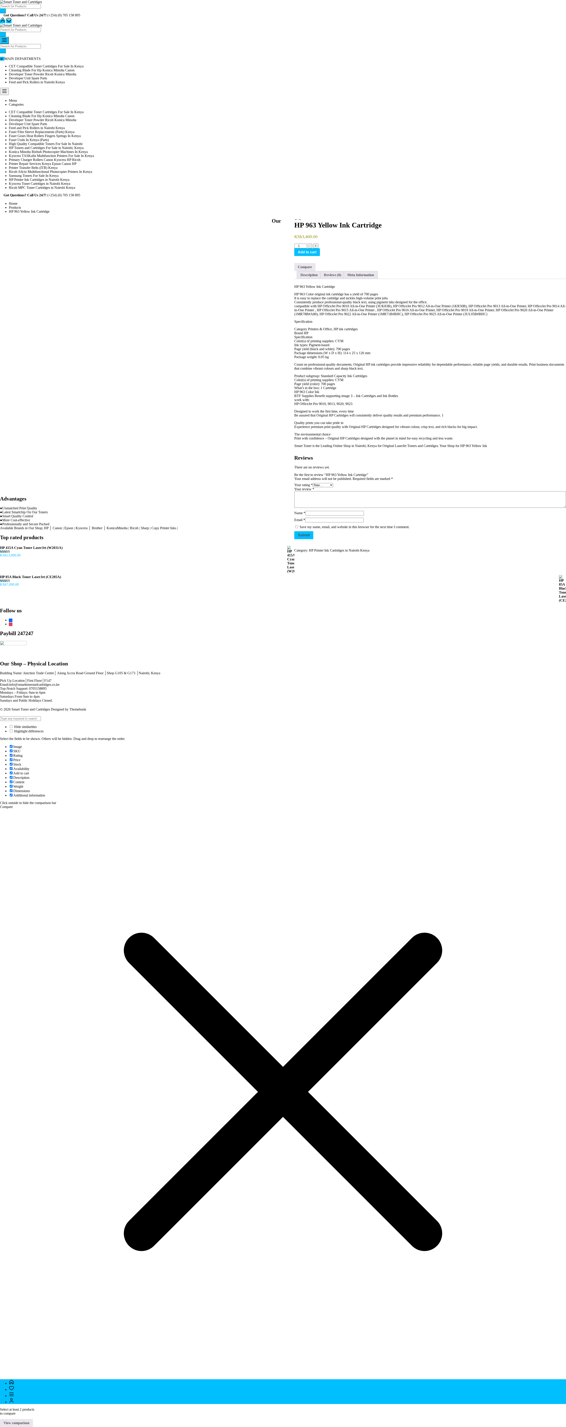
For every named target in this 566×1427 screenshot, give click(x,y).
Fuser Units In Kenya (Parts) (29, 140)
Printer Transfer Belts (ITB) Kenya (33, 168)
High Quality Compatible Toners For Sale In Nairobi (45, 144)
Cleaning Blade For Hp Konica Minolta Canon (42, 70)
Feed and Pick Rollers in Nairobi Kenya (37, 82)
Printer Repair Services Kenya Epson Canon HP (42, 164)
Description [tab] (309, 275)
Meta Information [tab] (360, 275)
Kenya (372, 446)
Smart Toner (303, 446)
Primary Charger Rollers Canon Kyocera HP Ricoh (44, 160)
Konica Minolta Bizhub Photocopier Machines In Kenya (48, 152)
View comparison (16, 1423)
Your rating (303, 485)
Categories (16, 104)
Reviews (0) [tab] (332, 275)
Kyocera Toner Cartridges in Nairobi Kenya (39, 183)
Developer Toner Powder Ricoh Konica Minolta (42, 74)
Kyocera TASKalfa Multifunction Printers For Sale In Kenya (51, 156)
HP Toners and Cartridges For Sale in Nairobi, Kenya (46, 148)
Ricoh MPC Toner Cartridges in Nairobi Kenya (42, 187)
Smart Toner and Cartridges (30, 709)
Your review (304, 489)
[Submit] (3, 11)
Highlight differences (28, 731)
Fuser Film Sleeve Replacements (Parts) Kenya (42, 132)
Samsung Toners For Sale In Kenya (34, 176)
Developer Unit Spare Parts (28, 78)
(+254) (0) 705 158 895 (63, 15)
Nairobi (360, 446)
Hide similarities (25, 727)
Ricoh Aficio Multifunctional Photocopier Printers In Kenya (50, 172)
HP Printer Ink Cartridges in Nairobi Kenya (39, 179)
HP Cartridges (371, 427)
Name (299, 513)
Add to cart (307, 252)
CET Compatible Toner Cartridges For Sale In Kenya (46, 66)
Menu (13, 100)
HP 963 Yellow (471, 446)
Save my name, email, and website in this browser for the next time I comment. (354, 527)
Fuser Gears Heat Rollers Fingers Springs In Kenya (45, 136)
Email (299, 520)
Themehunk (77, 709)
